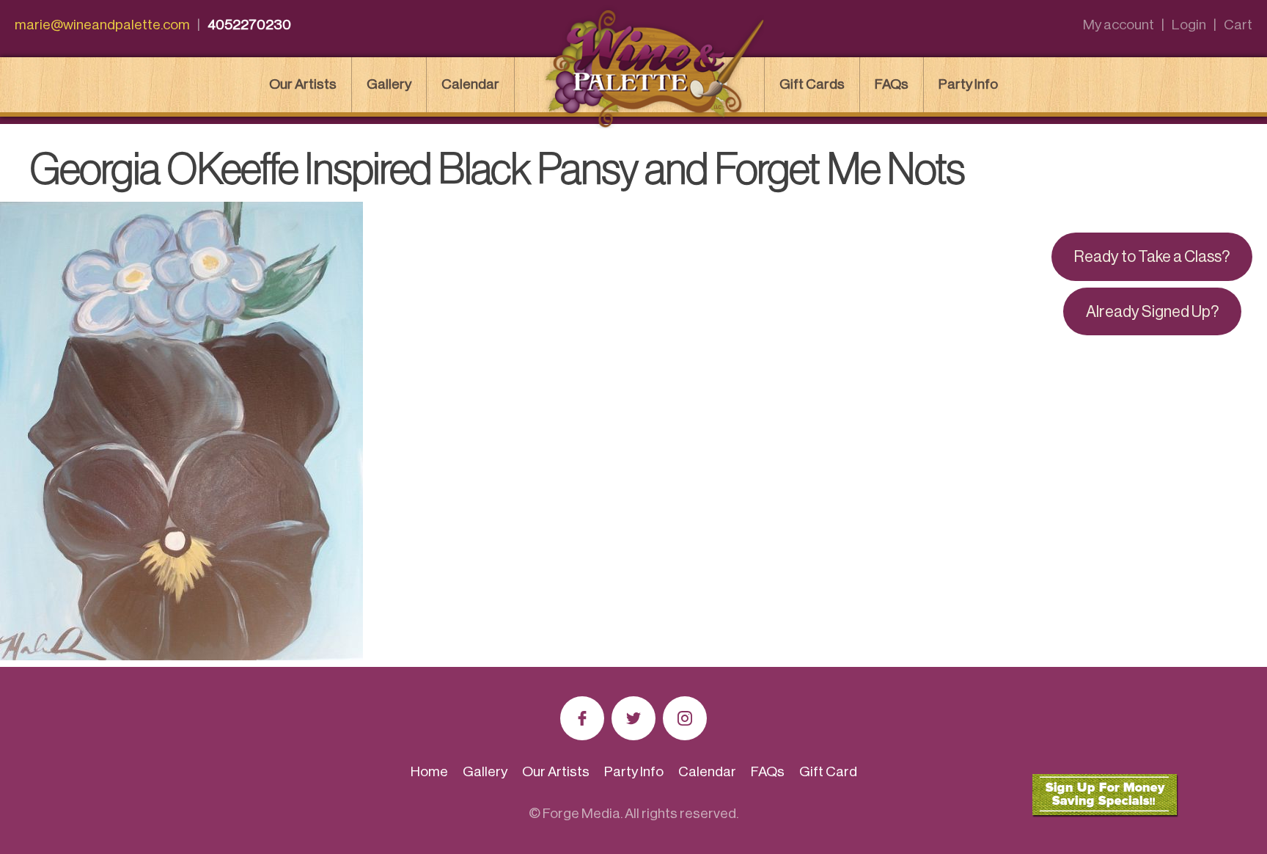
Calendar (470, 84)
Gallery (389, 84)
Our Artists (303, 84)
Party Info (968, 84)
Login (1189, 25)
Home (429, 771)
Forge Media (581, 813)
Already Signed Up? (1152, 312)
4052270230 (249, 25)
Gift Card (828, 771)
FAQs (891, 84)
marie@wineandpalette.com (102, 25)
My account (1118, 25)
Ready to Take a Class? (1152, 257)
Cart (1238, 25)
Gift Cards (812, 84)
